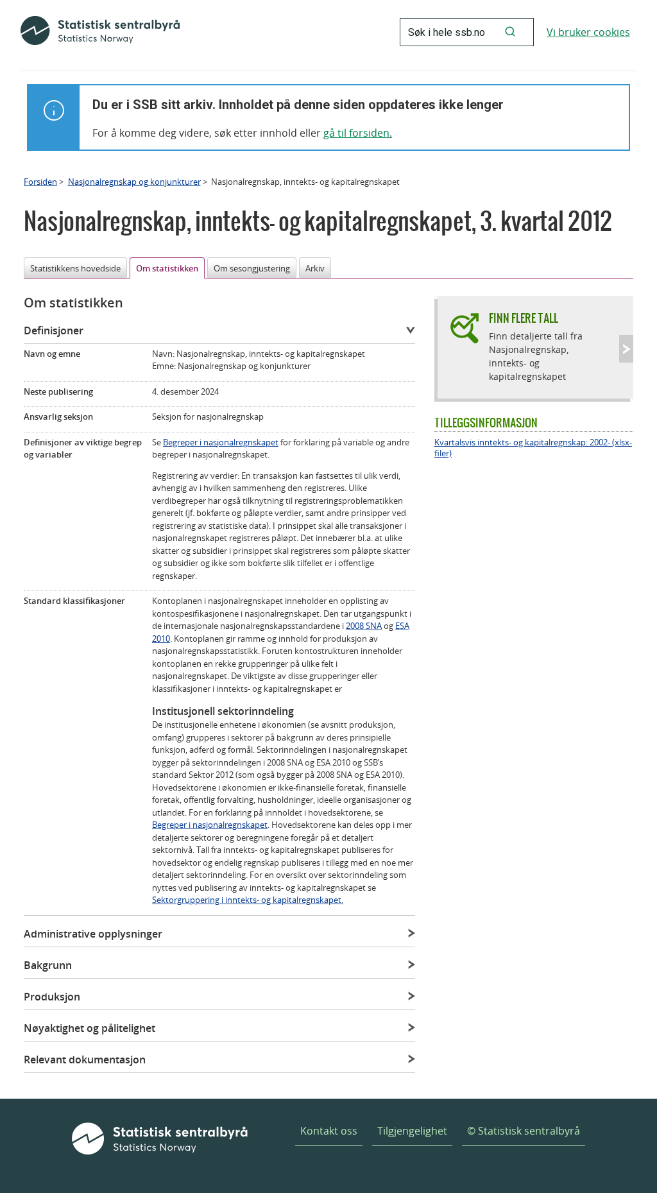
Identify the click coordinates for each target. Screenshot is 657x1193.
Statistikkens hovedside (75, 268)
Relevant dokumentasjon (85, 1059)
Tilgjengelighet (412, 1131)
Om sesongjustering (252, 268)
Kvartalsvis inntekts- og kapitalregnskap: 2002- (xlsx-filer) (533, 448)
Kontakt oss (328, 1131)
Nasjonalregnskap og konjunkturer (134, 181)
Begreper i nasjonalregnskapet (220, 442)
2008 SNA (364, 625)
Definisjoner (53, 330)
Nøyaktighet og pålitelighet (89, 1028)
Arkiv (315, 268)
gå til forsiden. (357, 133)
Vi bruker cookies (588, 32)
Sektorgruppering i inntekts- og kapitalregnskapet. (247, 899)
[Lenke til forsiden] (100, 32)
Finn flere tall (523, 318)
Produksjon (52, 997)
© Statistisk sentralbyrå (523, 1131)
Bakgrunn (48, 965)
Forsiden (40, 181)
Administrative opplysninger (93, 934)
